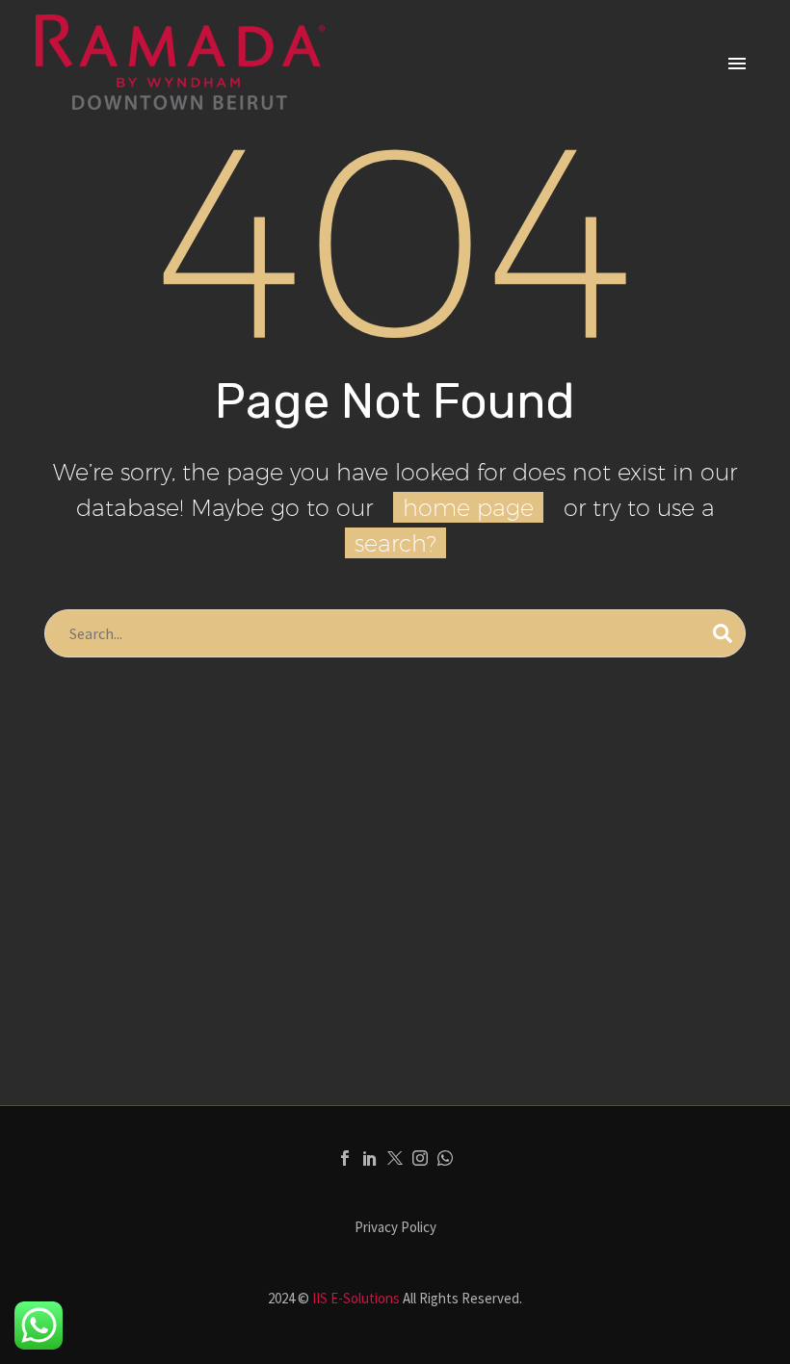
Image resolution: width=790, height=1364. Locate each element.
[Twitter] (395, 1158)
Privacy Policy (395, 1228)
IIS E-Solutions (356, 1298)
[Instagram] (420, 1158)
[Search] (722, 633)
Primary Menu (737, 63)
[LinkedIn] (370, 1158)
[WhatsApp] (445, 1158)
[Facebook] (345, 1158)
